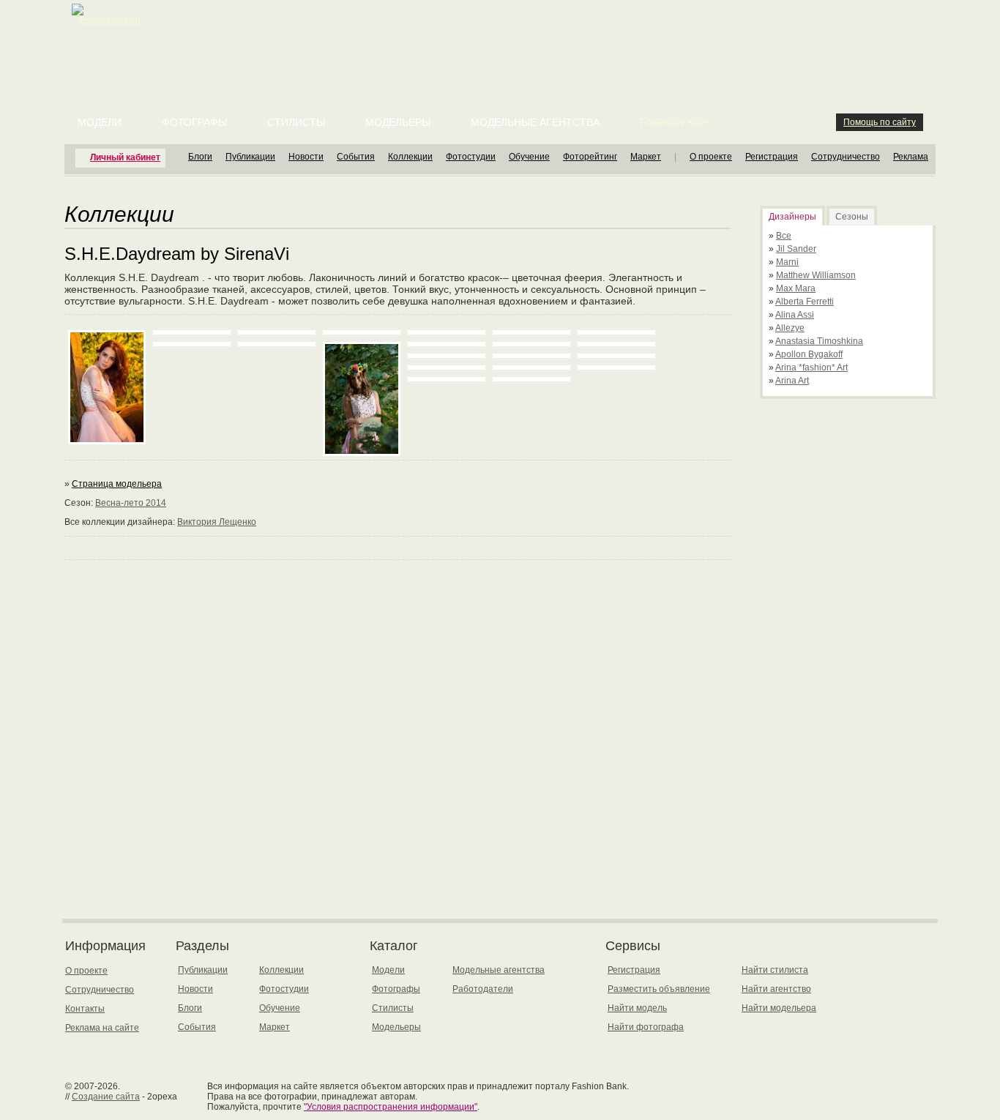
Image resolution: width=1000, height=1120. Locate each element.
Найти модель (637, 1008)
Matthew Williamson (816, 275)
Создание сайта (106, 1096)
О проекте (711, 157)
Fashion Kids (675, 122)
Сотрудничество (845, 157)
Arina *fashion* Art (811, 367)
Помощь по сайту (879, 122)
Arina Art (792, 381)
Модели (100, 122)
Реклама (910, 157)
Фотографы (194, 122)
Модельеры (397, 122)
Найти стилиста (775, 970)
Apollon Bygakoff (809, 354)
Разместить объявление (659, 989)
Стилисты (296, 122)
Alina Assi (794, 315)
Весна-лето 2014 (130, 503)
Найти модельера (779, 1008)
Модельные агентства (535, 122)
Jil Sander (796, 249)
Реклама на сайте (102, 1028)
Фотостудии (471, 157)
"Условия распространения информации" (390, 1107)
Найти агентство (776, 989)
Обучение (529, 157)
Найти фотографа (646, 1027)
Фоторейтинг (590, 157)
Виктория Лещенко (216, 522)
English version (110, 20)
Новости (306, 157)
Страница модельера (117, 484)
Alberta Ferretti (804, 301)
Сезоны (851, 217)
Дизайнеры (792, 217)
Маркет (645, 157)
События (356, 157)
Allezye (790, 328)
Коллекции (410, 157)
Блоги (200, 157)
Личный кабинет (125, 157)
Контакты (85, 1009)
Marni (787, 262)
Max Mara (796, 288)
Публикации (250, 157)
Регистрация (771, 157)
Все (783, 236)
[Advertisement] (502, 37)
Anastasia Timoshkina (819, 341)
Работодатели (482, 989)
